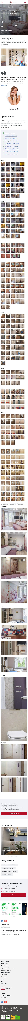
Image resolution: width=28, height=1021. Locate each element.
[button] (14, 133)
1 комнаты (6, 25)
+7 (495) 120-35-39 (5, 924)
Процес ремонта (13, 32)
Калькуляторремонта (9, 987)
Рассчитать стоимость (14, 813)
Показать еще (4, 85)
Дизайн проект (4, 32)
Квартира (19, 17)
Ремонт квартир (5, 965)
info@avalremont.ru (5, 927)
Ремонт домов (4, 963)
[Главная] (14, 2)
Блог (2, 981)
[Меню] (26, 2)
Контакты (3, 976)
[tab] (14, 133)
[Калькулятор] (3, 988)
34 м (5, 21)
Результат (21, 32)
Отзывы (3, 979)
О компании (4, 974)
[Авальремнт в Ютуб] (5, 1002)
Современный (20, 25)
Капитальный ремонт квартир (8, 864)
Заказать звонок (4, 997)
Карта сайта (4, 983)
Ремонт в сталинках (6, 874)
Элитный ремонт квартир (7, 868)
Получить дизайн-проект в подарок (13, 894)
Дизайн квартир (5, 961)
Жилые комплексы (5, 972)
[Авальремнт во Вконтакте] (2, 1002)
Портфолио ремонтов (6, 970)
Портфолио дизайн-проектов (7, 968)
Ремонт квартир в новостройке (9, 871)
